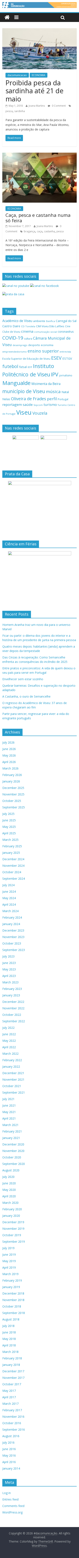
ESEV (56, 358)
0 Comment (58, 105)
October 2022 (11, 1015)
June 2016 (9, 1449)
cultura (28, 338)
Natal (65, 392)
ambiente (39, 321)
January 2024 (11, 924)
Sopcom (38, 405)
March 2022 (10, 1054)
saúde (28, 404)
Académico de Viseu (17, 320)
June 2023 (9, 963)
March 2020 (10, 1203)
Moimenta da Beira (45, 384)
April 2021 (9, 1118)
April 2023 (9, 976)
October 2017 (11, 1384)
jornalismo (65, 375)
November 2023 (13, 937)
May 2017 (9, 1391)
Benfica (50, 321)
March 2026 (10, 768)
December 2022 (13, 1002)
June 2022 (9, 1034)
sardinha (19, 111)
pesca (9, 111)
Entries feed (10, 1499)
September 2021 (13, 1092)
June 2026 (9, 749)
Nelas (6, 399)
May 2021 (9, 1112)
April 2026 (9, 762)
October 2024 (11, 872)
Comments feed (13, 1506)
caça (39, 231)
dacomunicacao (17, 75)
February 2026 (12, 775)
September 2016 (13, 1429)
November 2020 (13, 1151)
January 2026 (11, 781)
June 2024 (9, 891)
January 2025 (11, 853)
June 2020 (9, 1183)
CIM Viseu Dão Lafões (50, 326)
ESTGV (67, 358)
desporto (34, 345)
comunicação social (45, 331)
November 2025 (13, 794)
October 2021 (11, 1086)
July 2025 (8, 814)
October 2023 (11, 943)
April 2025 (9, 833)
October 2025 (11, 801)
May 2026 (9, 755)
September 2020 (13, 1164)
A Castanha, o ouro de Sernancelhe (26, 696)
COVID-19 (12, 338)
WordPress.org (12, 1512)
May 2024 (9, 898)
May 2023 (9, 969)
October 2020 (11, 1157)
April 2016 (9, 1462)
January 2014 (11, 1468)
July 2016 (8, 1442)
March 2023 (10, 982)
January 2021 (11, 1138)
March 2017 (10, 1404)
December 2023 (13, 930)
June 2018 (9, 1332)
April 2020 (9, 1196)
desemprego (20, 345)
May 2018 (9, 1339)
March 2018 (10, 1352)
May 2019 (9, 1261)
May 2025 (9, 827)
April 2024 (9, 904)
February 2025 (12, 846)
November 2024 (13, 866)
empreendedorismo (14, 351)
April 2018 (9, 1345)
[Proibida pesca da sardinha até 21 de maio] (39, 30)
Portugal (63, 399)
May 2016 (9, 1455)
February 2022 (12, 1060)
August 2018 (10, 1319)
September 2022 (13, 1021)
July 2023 (8, 956)
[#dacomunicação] (7, 17)
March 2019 (10, 1274)
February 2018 (12, 1358)
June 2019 (9, 1254)
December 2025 (13, 788)
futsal (23, 367)
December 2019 (13, 1222)
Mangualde (16, 383)
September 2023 (13, 950)
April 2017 (9, 1397)
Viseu (24, 412)
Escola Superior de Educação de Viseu (26, 358)
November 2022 (13, 1008)
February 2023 (12, 989)
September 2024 (13, 879)
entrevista (65, 351)
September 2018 (13, 1313)
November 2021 (13, 1079)
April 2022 (9, 1047)
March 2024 (10, 911)
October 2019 (11, 1235)
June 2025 (9, 820)
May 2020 (9, 1190)
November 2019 (13, 1229)
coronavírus (66, 332)
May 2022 (9, 1041)
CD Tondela (28, 326)
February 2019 (12, 1280)
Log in (6, 1493)
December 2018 (13, 1293)
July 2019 (8, 1248)
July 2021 (8, 1099)
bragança (29, 231)
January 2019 (11, 1287)
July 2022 (8, 1028)
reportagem (12, 404)
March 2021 (10, 1125)
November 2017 (13, 1378)
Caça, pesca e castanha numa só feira (38, 218)
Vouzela (39, 413)
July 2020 (8, 1177)
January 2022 (11, 1066)
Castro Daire (11, 326)
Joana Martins (37, 105)
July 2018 (8, 1326)
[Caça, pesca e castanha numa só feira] (39, 155)
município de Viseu (23, 391)
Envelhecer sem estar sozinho (22, 679)
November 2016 (13, 1417)
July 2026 (8, 742)
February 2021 (12, 1131)
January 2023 (11, 995)
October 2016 (11, 1423)
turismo (50, 404)
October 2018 (11, 1306)
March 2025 (10, 840)
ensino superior (43, 351)
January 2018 (11, 1365)
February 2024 (12, 917)
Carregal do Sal (66, 321)
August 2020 (10, 1170)
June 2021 (9, 1105)
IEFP (30, 367)
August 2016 (10, 1436)
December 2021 (13, 1073)
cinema (27, 331)
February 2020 (12, 1209)
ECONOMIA (38, 75)
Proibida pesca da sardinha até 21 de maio (34, 90)
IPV (54, 374)
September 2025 (13, 807)
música (53, 391)
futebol (10, 366)
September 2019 (13, 1242)
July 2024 (8, 885)
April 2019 (9, 1267)
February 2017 (12, 1410)
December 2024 (13, 859)
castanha (49, 231)
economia (47, 345)
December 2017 (13, 1371)
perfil (52, 398)
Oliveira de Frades (28, 398)
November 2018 (13, 1300)
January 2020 (11, 1216)
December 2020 (13, 1144)
